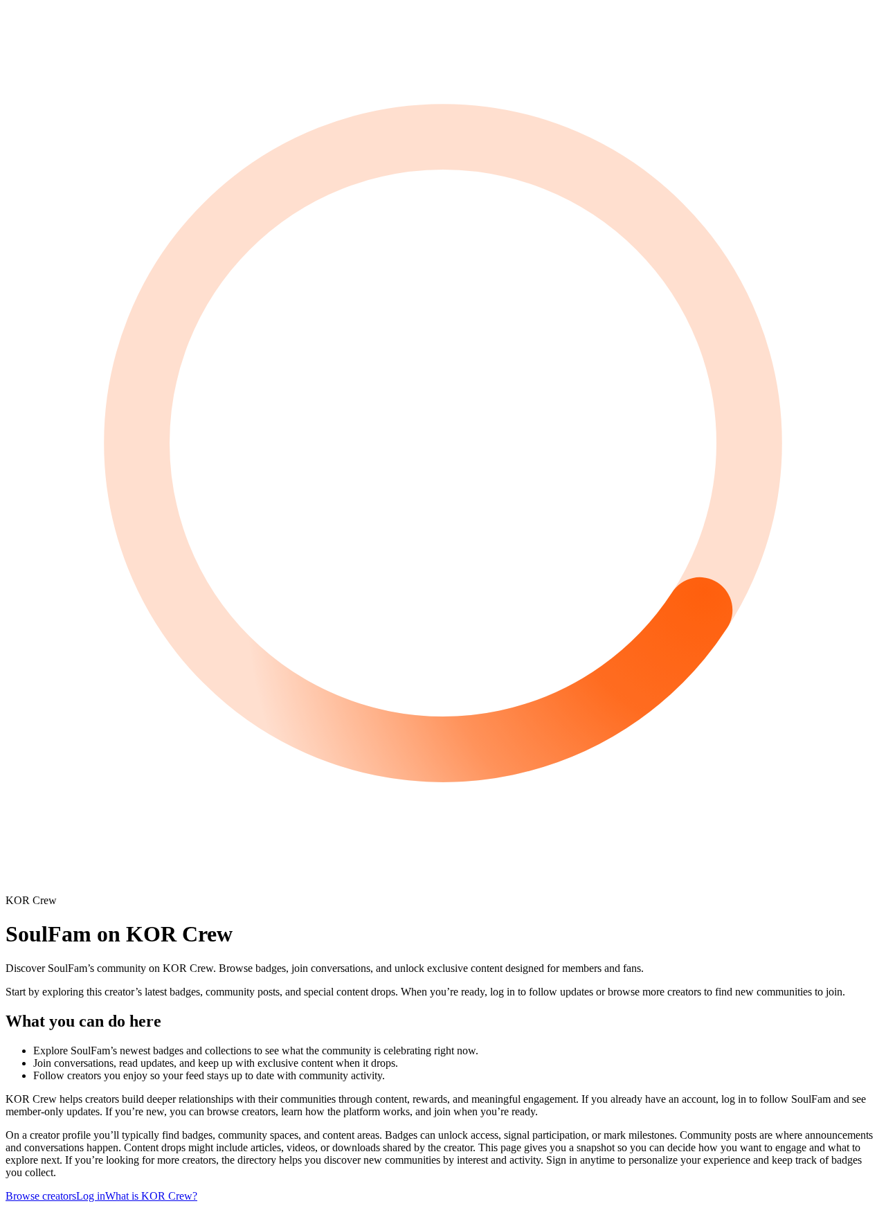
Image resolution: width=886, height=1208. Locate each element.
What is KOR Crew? (151, 1196)
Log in (90, 1196)
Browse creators (41, 1196)
